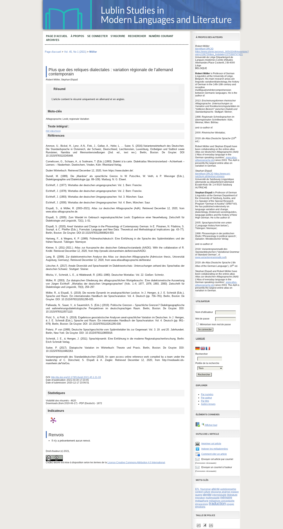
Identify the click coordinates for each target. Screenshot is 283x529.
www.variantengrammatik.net (210, 257)
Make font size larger (211, 525)
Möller (93, 51)
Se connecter (97, 36)
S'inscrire (118, 36)
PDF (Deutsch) (53, 131)
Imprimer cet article (211, 443)
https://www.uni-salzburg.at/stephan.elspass (212, 175)
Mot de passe (202, 318)
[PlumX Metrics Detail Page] (53, 420)
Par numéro (207, 394)
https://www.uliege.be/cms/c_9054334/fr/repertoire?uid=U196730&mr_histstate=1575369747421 (222, 53)
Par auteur (206, 397)
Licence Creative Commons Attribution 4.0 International (136, 462)
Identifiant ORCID (204, 48)
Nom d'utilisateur (204, 312)
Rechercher (137, 36)
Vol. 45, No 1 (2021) (75, 51)
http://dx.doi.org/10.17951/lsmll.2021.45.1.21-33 (76, 377)
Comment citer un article (214, 454)
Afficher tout (210, 425)
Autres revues (208, 404)
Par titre (205, 401)
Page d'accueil (57, 36)
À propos (77, 36)
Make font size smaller (199, 525)
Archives (52, 40)
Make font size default (205, 525)
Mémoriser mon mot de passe (215, 324)
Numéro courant (161, 36)
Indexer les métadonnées (214, 448)
